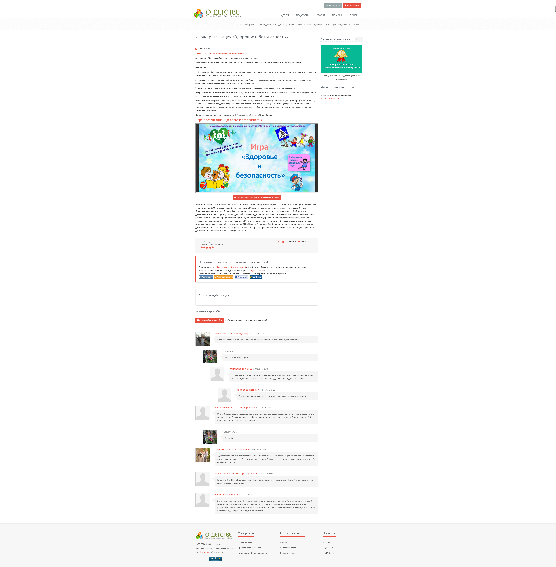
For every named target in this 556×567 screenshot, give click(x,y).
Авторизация (352, 5)
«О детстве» (204, 551)
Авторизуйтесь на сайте (210, 320)
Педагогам (302, 15)
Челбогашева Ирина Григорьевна (236, 473)
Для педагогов (265, 24)
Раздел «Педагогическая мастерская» (293, 24)
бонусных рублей (329, 98)
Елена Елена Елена (226, 494)
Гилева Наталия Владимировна (235, 333)
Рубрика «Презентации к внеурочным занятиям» (337, 24)
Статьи (320, 15)
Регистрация (334, 5)
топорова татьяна (240, 368)
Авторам (284, 542)
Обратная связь (245, 542)
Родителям (329, 547)
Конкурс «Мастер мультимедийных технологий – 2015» (221, 53)
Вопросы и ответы (288, 547)
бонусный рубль (255, 270)
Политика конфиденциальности (253, 552)
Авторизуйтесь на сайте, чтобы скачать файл (257, 197)
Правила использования (249, 547)
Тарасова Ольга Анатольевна (233, 449)
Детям (285, 15)
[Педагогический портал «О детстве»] (217, 15)
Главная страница (247, 24)
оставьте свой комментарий (232, 267)
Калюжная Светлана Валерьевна (235, 407)
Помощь (337, 15)
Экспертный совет (288, 552)
